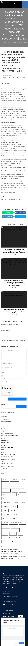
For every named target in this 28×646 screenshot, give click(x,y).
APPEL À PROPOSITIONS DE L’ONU (9, 553)
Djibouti (15, 490)
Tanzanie (13, 533)
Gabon (12, 494)
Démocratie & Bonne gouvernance (10, 435)
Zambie (5, 541)
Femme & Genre (5, 442)
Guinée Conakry (7, 502)
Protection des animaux (7, 456)
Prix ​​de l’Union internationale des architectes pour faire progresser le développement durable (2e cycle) (14, 250)
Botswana (5, 483)
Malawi (14, 506)
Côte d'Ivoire (6, 490)
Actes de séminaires (6, 419)
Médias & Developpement (7, 447)
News (2, 449)
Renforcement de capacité (8, 459)
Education (3, 437)
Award (3, 428)
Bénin (12, 486)
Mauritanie (12, 510)
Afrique (4, 479)
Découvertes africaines (7, 433)
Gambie (20, 494)
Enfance (3, 438)
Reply (7, 326)
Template (3, 470)
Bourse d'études (5, 430)
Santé (2, 461)
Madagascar (6, 506)
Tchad (20, 533)
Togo (4, 537)
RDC (20, 518)
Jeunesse (3, 444)
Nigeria (4, 518)
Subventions (6, 79)
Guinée (20, 498)
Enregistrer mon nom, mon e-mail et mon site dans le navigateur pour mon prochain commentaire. (13, 379)
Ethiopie (5, 494)
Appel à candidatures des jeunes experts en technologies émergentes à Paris (14, 311)
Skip (16, 643)
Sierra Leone (14, 526)
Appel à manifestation (9, 77)
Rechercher (4, 404)
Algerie (23, 479)
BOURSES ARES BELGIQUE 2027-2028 (10, 554)
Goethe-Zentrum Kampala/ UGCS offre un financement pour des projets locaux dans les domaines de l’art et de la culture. (14, 283)
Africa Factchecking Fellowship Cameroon (11, 551)
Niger (22, 514)
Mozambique (6, 514)
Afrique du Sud (13, 479)
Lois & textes (4, 445)
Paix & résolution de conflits (8, 454)
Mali (21, 506)
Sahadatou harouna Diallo (10, 325)
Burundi (5, 486)
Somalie (23, 526)
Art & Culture (4, 426)
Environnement (5, 440)
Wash (2, 473)
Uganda (18, 537)
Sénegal (5, 533)
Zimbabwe (13, 541)
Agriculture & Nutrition (6, 421)
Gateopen (5, 498)
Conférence (4, 431)
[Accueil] (1, 42)
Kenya (16, 502)
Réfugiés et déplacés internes (8, 458)
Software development (7, 464)
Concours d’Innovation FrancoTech (9, 549)
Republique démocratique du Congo (12, 522)
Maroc (4, 510)
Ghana (13, 498)
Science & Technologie (7, 463)
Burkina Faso (15, 483)
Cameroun (19, 486)
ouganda (12, 518)
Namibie (15, 514)
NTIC (2, 452)
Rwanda (5, 526)
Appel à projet (21, 77)
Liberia (23, 502)
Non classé (4, 450)
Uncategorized (5, 471)
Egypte (22, 490)
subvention (5, 530)
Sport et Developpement (7, 466)
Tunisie (10, 537)
